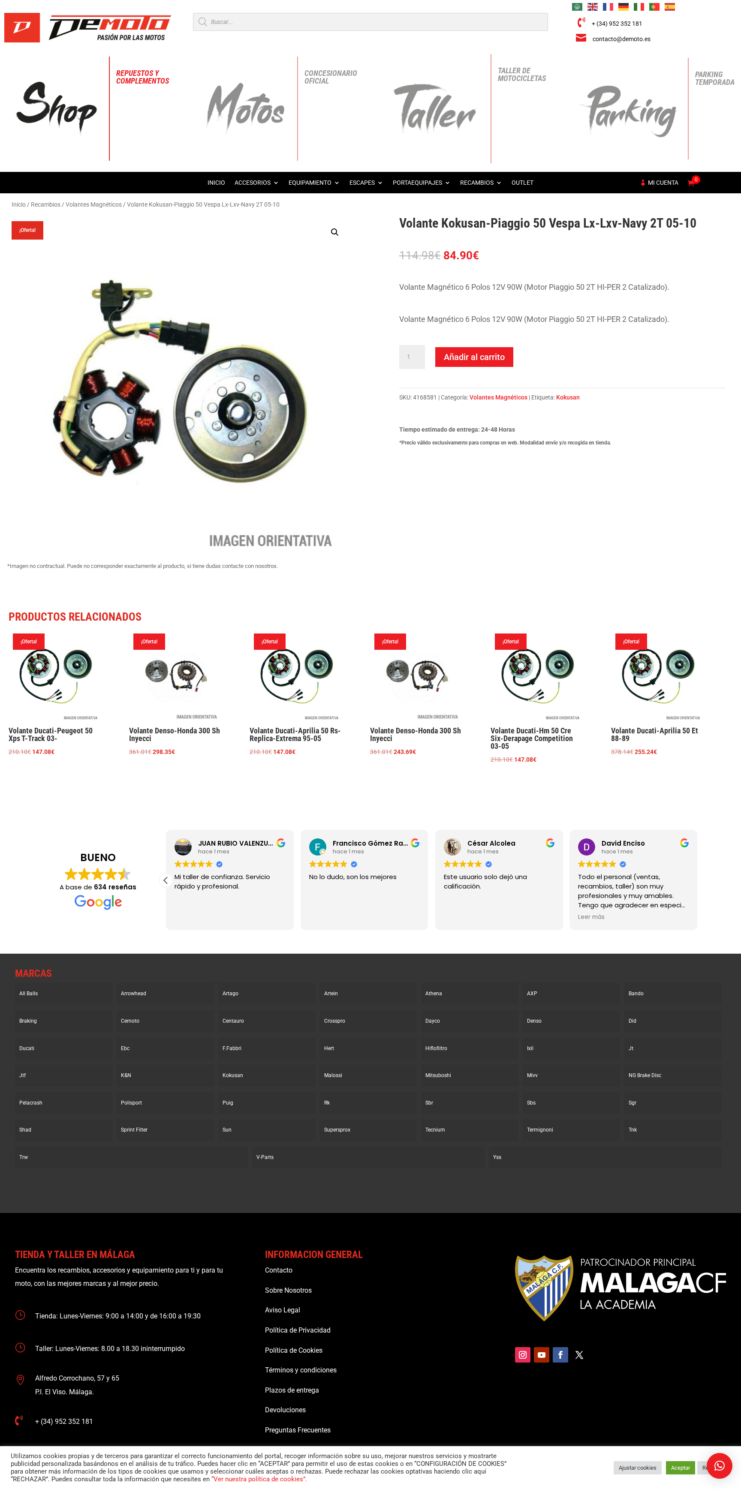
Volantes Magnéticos (94, 204)
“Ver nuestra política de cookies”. (259, 1479)
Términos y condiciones (301, 1370)
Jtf (22, 1075)
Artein (331, 994)
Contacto (278, 1270)
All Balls (28, 994)
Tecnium (435, 1130)
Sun (227, 1130)
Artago (230, 994)
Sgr (632, 1103)
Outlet (522, 183)
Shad (25, 1130)
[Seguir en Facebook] (560, 1355)
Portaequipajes (417, 183)
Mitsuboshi (438, 1075)
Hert (329, 1048)
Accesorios (253, 183)
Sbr (429, 1103)
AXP (532, 994)
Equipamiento (310, 183)
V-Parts (265, 1157)
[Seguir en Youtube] (541, 1355)
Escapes (362, 183)
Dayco (432, 1021)
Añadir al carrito (474, 357)
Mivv (532, 1075)
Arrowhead (133, 994)
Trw (23, 1157)
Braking (28, 1021)
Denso (534, 1021)
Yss (497, 1157)
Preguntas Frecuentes (298, 1430)
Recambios (477, 183)
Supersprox (337, 1130)
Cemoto (130, 1021)
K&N (126, 1075)
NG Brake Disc (645, 1075)
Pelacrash (30, 1103)
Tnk (633, 1130)
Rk (327, 1103)
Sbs (531, 1103)
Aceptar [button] (680, 1468)
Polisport (131, 1103)
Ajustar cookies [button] (638, 1468)
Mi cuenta (663, 183)
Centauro (233, 1021)
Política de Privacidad (298, 1330)
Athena (433, 994)
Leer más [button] (591, 917)
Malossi (333, 1075)
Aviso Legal (282, 1310)
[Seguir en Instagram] (522, 1355)
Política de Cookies (293, 1350)
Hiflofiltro (436, 1048)
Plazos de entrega (292, 1390)
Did (632, 1021)
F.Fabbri (232, 1048)
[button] (335, 232)
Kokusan (568, 397)
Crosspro (334, 1021)
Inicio (216, 183)
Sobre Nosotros (288, 1290)
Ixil (530, 1048)
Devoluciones (285, 1410)
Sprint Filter (134, 1130)
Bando (636, 994)
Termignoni (540, 1130)
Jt (631, 1048)
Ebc (125, 1048)
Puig (228, 1103)
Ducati (26, 1048)
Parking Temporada (715, 78)
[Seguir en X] (579, 1355)
